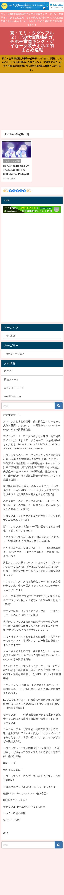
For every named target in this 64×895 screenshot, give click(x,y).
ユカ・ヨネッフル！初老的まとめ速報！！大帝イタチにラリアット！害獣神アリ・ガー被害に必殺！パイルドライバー (31, 640)
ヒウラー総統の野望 (14, 813)
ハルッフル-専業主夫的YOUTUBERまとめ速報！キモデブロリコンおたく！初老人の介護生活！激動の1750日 (31, 600)
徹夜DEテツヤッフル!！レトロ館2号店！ (26, 793)
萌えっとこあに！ (13, 769)
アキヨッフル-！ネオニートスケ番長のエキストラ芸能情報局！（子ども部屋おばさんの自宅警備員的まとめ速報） (31, 689)
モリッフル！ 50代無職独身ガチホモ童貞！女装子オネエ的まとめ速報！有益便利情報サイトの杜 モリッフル (32, 718)
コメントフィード (14, 388)
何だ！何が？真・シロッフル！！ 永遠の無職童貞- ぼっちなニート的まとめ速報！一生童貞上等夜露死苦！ (31, 552)
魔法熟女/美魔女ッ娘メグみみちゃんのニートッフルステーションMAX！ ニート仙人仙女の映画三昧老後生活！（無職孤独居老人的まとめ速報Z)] (31, 490)
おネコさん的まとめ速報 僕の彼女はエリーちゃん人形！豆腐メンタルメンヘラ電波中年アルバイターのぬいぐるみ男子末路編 (31, 425)
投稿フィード (11, 379)
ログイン (9, 371)
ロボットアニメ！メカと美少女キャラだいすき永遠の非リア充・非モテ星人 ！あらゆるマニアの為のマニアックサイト (31, 585)
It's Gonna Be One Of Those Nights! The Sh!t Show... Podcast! (16, 170)
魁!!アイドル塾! (11, 820)
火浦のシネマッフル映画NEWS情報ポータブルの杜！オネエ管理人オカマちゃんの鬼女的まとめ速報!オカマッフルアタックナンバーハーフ (30, 625)
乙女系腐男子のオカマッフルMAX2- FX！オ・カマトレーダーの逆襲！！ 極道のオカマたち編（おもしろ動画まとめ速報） (31, 505)
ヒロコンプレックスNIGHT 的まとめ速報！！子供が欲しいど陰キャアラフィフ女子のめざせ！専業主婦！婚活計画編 (31, 752)
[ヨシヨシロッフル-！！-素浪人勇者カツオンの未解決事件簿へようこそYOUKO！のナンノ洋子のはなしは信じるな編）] (31, 703)
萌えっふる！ (10, 763)
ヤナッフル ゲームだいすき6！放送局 (24, 806)
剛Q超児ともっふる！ (15, 800)
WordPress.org (12, 396)
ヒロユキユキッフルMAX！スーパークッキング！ (30, 787)
